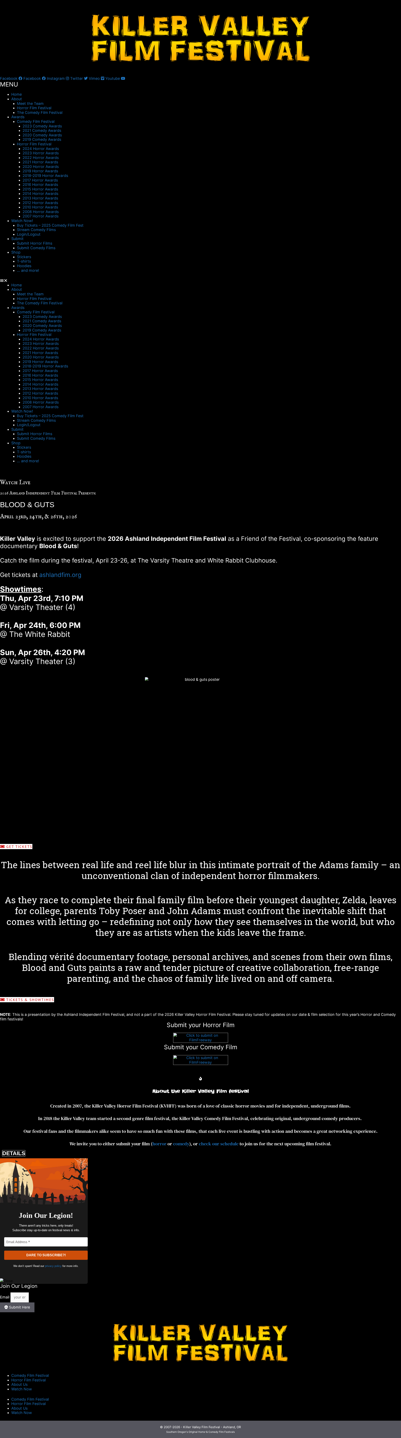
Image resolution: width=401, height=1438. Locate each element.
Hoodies (24, 266)
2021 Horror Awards (40, 162)
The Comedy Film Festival (39, 112)
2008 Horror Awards (41, 212)
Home (16, 94)
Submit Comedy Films (36, 248)
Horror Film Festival (34, 108)
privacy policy (53, 1266)
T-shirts (24, 261)
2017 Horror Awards (40, 180)
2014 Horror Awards (40, 193)
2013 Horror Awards (40, 198)
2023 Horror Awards (41, 153)
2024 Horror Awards (41, 148)
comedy (181, 1144)
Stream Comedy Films (36, 229)
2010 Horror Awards (40, 207)
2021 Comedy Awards (42, 130)
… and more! (28, 270)
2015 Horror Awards (40, 189)
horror (159, 1144)
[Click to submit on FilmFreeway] (200, 1041)
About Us (19, 1384)
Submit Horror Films (34, 243)
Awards (17, 117)
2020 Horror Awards (41, 166)
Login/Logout (29, 234)
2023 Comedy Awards (42, 126)
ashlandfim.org (60, 574)
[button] (200, 280)
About (16, 99)
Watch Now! (22, 220)
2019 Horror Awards (40, 171)
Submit (17, 238)
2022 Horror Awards (41, 157)
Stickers (24, 257)
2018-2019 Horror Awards (45, 175)
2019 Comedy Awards (42, 139)
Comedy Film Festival (36, 121)
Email (5, 1297)
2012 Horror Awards (40, 203)
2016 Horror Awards (40, 184)
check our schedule (219, 1144)
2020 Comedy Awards (42, 135)
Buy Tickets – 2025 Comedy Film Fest (50, 225)
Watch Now (21, 1389)
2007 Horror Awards (40, 216)
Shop (15, 252)
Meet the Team (30, 103)
